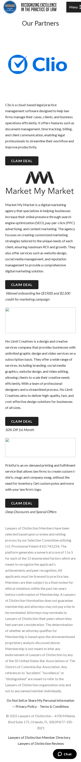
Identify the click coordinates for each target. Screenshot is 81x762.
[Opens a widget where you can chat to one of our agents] (65, 754)
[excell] (39, 7)
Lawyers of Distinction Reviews (41, 743)
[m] (40, 184)
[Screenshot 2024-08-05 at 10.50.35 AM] (40, 447)
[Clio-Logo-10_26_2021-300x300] (40, 64)
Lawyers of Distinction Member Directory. (39, 737)
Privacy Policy (26, 706)
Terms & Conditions (54, 706)
